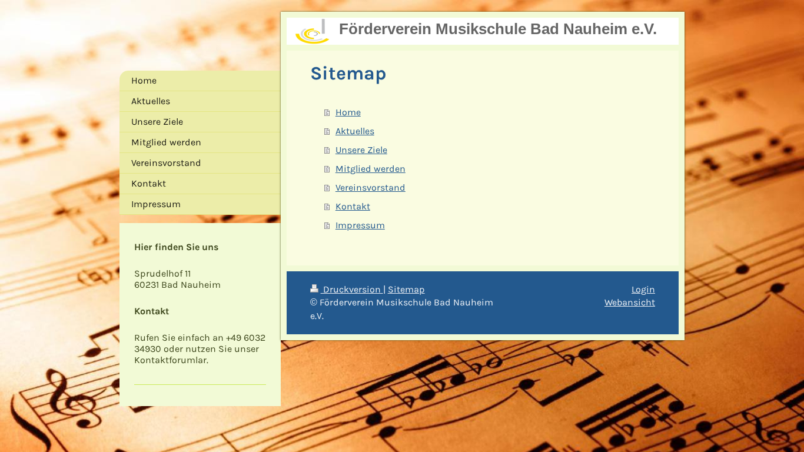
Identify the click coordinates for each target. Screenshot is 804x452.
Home (348, 112)
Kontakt (352, 206)
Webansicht (629, 302)
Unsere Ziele (361, 149)
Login (643, 289)
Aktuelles (354, 131)
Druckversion (352, 289)
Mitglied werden (370, 168)
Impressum (360, 225)
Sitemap (406, 289)
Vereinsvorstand (370, 187)
